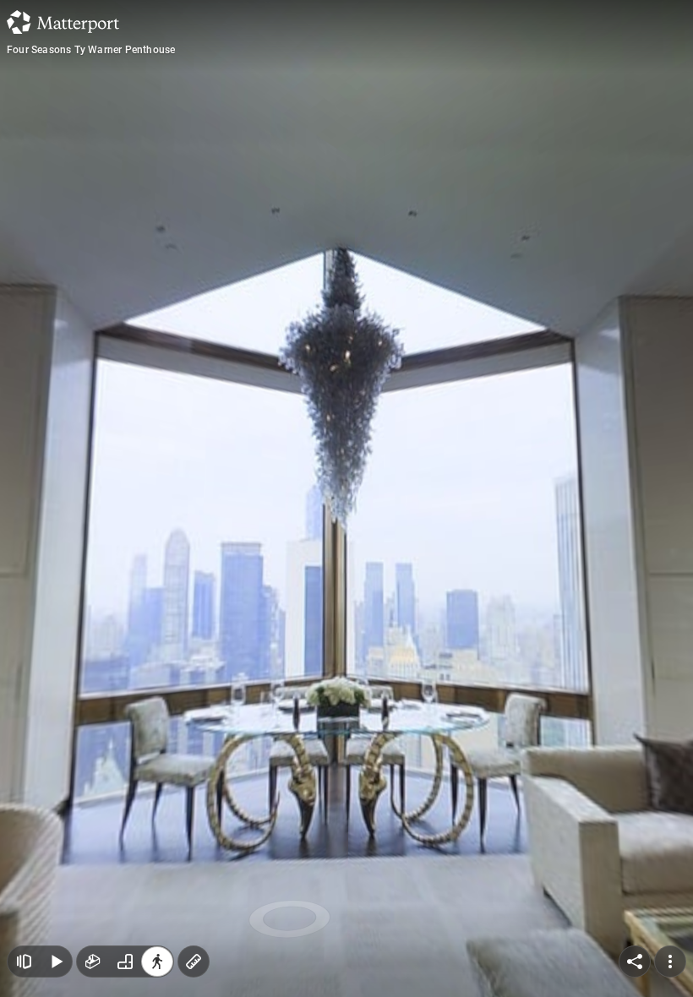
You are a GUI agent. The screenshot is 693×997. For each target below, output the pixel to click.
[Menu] (670, 961)
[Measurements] (193, 961)
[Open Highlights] (23, 961)
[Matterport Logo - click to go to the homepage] (63, 22)
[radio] (93, 961)
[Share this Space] (635, 961)
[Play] (56, 961)
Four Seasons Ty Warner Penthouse (91, 50)
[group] (125, 961)
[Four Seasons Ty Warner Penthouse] (346, 498)
